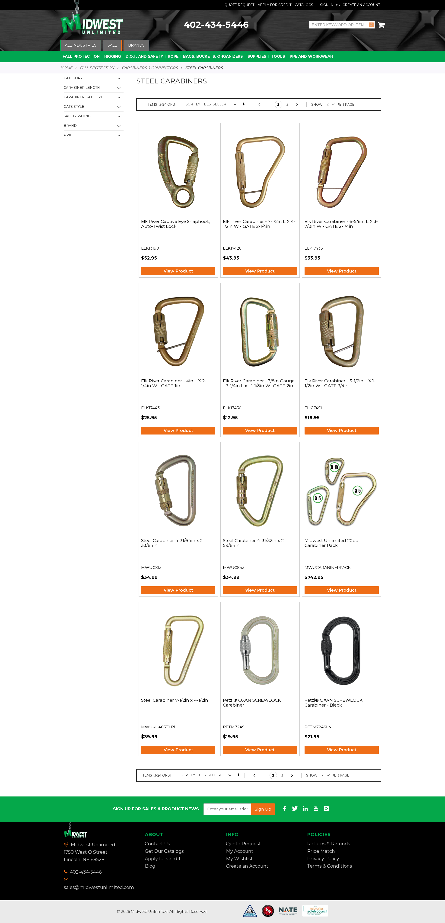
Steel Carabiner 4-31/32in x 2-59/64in (254, 543)
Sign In (327, 5)
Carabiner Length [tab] (82, 88)
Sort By (193, 104)
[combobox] (342, 25)
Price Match (321, 851)
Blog (150, 866)
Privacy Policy (323, 858)
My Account (239, 851)
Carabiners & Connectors (150, 68)
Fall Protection (97, 68)
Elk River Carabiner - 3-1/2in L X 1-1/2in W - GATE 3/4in (340, 383)
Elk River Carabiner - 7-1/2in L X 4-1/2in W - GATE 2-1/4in (259, 224)
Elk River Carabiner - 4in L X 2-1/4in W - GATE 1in (173, 383)
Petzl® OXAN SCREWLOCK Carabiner (252, 703)
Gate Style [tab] (74, 107)
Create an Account (361, 5)
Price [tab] (69, 135)
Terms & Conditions (329, 866)
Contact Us (157, 844)
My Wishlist (239, 858)
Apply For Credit (274, 5)
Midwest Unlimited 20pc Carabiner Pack (331, 543)
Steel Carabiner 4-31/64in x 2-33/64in (172, 543)
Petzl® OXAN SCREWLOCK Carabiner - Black (333, 703)
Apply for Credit (163, 858)
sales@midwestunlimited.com (99, 887)
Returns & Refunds (328, 844)
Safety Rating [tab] (77, 116)
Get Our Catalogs (164, 851)
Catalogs (304, 5)
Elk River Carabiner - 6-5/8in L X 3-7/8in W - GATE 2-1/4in (341, 224)
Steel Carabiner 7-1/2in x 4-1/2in (174, 700)
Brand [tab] (70, 126)
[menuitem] (80, 45)
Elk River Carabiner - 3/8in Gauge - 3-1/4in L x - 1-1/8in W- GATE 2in (259, 383)
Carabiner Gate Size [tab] (83, 97)
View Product (178, 271)
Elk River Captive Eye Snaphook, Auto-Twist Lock (175, 224)
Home (66, 68)
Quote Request (239, 5)
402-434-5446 (216, 24)
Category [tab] (73, 78)
